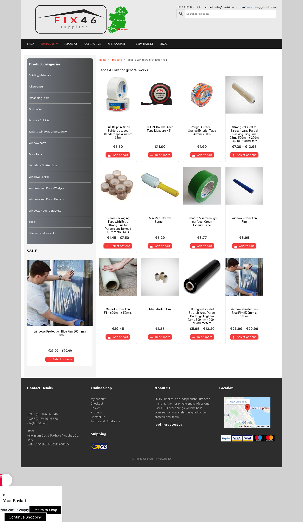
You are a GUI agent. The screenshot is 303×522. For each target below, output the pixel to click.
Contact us (98, 417)
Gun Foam (35, 109)
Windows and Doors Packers (46, 199)
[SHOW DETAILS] (60, 293)
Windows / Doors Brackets (45, 210)
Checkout (97, 403)
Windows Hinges (39, 177)
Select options (120, 246)
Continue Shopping (25, 517)
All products (36, 86)
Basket (95, 408)
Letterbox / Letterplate (43, 165)
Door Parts (35, 154)
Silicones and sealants (42, 233)
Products (116, 59)
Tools (32, 222)
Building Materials (40, 75)
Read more (162, 155)
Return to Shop (45, 510)
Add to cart (120, 155)
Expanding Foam (39, 98)
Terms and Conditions (105, 421)
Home (102, 59)
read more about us (168, 424)
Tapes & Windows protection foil (48, 131)
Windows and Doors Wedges (46, 188)
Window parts (37, 143)
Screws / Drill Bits (39, 120)
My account (98, 399)
